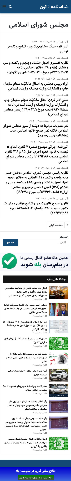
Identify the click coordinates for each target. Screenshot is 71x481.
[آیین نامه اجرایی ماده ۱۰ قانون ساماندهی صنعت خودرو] (58, 375)
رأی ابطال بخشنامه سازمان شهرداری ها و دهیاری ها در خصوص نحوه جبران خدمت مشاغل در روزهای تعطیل (27, 405)
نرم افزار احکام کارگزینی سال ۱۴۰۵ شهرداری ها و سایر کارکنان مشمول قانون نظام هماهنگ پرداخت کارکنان (25, 325)
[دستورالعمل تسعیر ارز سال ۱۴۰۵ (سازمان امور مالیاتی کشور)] (58, 343)
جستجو (64, 236)
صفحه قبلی (56, 225)
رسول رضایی (61, 41)
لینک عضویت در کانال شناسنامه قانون (36, 477)
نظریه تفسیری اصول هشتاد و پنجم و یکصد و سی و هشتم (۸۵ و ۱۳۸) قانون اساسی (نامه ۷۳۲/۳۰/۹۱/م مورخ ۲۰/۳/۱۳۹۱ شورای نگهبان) (35, 67)
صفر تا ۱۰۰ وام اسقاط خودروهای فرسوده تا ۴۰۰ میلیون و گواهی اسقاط (25, 388)
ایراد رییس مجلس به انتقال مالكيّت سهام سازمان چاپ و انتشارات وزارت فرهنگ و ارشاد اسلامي (35, 86)
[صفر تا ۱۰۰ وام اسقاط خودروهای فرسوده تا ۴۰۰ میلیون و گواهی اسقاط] (58, 390)
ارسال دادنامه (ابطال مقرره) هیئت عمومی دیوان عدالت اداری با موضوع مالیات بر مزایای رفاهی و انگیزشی (25, 442)
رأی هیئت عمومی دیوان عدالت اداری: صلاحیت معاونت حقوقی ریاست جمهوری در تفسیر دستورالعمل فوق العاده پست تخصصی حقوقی (26, 424)
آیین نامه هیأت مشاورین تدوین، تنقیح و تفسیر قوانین (37, 49)
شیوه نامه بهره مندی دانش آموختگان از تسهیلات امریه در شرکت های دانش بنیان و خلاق (26, 357)
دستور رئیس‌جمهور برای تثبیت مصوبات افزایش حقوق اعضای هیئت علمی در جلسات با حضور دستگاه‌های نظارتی (25, 308)
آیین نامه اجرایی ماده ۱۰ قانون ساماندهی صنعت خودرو (27, 373)
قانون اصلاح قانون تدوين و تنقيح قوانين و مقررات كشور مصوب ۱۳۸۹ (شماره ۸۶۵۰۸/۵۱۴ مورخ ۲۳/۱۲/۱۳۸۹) (36, 208)
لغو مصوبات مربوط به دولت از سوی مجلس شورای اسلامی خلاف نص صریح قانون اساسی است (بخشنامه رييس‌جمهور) (35, 130)
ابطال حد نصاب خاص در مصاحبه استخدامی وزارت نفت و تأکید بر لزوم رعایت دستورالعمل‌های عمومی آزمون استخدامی (26, 291)
